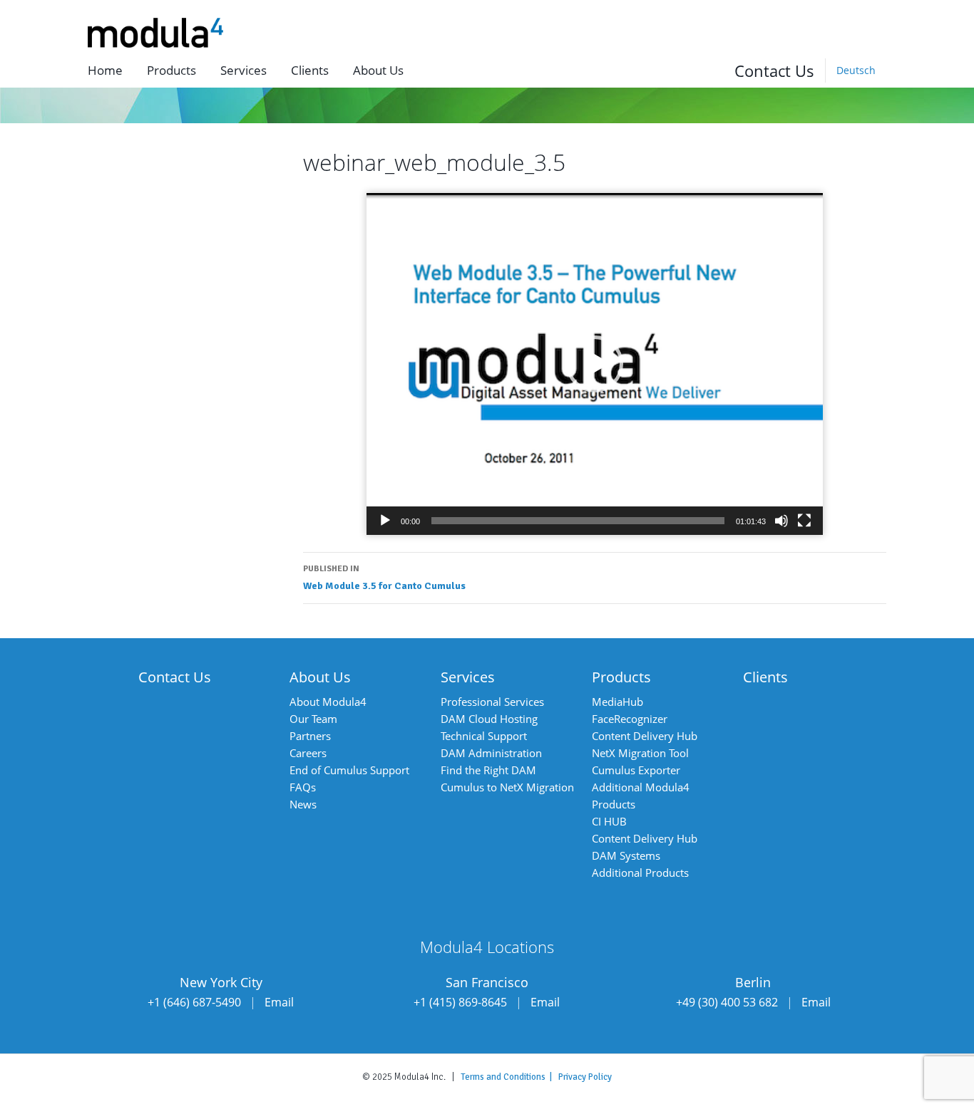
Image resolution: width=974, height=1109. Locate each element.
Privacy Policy (585, 1077)
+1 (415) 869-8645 (460, 1002)
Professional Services (492, 701)
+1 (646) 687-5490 (194, 1002)
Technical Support (484, 736)
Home (105, 70)
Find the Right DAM (488, 770)
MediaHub (617, 701)
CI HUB (609, 821)
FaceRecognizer (629, 719)
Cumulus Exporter (636, 770)
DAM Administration (491, 753)
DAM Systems (626, 855)
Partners (310, 736)
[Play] (385, 521)
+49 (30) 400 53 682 (727, 1002)
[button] (594, 363)
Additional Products (640, 872)
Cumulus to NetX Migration (507, 787)
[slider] (577, 520)
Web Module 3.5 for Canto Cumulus (384, 577)
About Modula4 (327, 701)
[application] (594, 364)
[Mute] (781, 521)
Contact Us (774, 70)
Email (279, 1002)
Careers (308, 753)
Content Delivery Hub (644, 736)
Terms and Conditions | (509, 1077)
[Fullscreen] (804, 521)
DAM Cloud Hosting (489, 719)
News (303, 804)
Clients (310, 70)
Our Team (313, 719)
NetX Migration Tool (640, 753)
